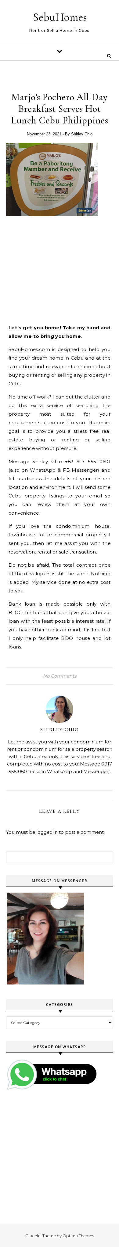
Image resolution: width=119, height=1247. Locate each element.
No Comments (59, 676)
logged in (47, 832)
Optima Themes (78, 1235)
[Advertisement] (64, 269)
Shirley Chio (81, 134)
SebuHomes (60, 17)
